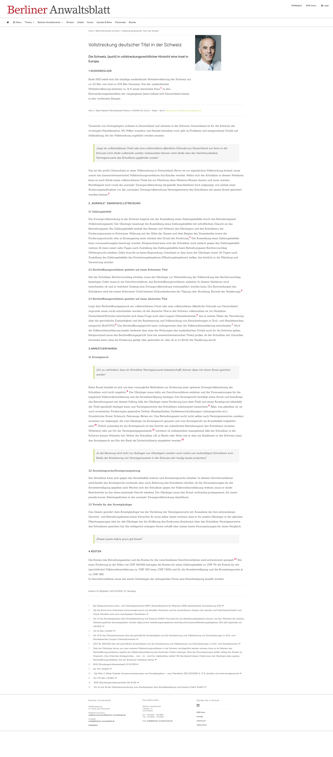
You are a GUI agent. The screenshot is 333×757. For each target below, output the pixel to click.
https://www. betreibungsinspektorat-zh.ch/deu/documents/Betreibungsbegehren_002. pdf (182, 622)
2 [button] (108, 193)
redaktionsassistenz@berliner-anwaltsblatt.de (107, 715)
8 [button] (127, 391)
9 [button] (209, 406)
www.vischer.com (173, 110)
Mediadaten (93, 725)
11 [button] (153, 430)
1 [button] (161, 88)
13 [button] (235, 559)
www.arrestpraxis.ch (192, 110)
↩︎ (223, 606)
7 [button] (232, 324)
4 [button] (241, 290)
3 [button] (189, 237)
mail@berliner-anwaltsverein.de (159, 721)
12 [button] (182, 439)
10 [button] (95, 425)
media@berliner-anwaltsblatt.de (101, 721)
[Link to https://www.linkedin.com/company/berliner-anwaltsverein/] (220, 705)
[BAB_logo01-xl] (58, 5)
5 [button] (197, 315)
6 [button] (115, 324)
